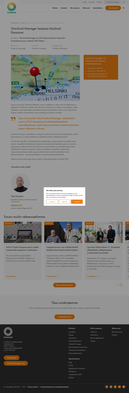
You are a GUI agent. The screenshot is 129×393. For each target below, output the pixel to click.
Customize (52, 202)
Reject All (64, 202)
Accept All (77, 202)
